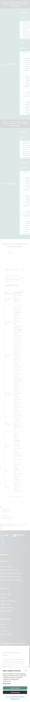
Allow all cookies (15, 688)
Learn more (7, 683)
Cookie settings (15, 692)
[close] (26, 670)
